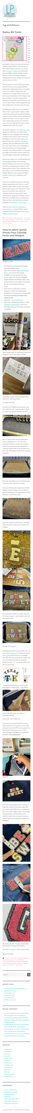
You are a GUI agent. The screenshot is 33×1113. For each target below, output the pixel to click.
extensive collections (13, 71)
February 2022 (8, 1065)
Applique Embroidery (23, 958)
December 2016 (9, 1074)
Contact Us (13, 949)
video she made (25, 130)
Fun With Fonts (9, 997)
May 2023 (7, 1056)
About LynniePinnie (10, 1090)
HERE (17, 268)
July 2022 (7, 1060)
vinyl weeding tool (17, 300)
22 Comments (19, 965)
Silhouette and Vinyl (10, 1103)
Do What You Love (10, 1000)
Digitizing (26, 218)
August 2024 (8, 1049)
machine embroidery (11, 963)
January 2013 (8, 1076)
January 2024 (8, 1051)
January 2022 (8, 1067)
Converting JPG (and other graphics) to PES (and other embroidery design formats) (16, 1020)
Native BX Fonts (12, 32)
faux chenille (15, 961)
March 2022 (8, 1063)
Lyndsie (7, 958)
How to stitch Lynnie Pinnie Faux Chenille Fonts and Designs (15, 232)
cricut (15, 959)
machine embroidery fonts (13, 221)
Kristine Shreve (9, 218)
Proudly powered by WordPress (21, 1110)
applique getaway (9, 959)
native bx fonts (24, 221)
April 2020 (7, 1069)
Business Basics (9, 1094)
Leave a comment (7, 223)
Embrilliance (24, 141)
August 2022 (8, 1058)
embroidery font (7, 961)
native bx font (10, 965)
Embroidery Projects (10, 1101)
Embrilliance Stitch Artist (18, 202)
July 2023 (7, 1054)
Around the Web (9, 995)
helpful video (12, 175)
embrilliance (19, 219)
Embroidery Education (8, 219)
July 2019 (7, 1072)
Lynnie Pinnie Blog (7, 1110)
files (20, 961)
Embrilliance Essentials (11, 304)
